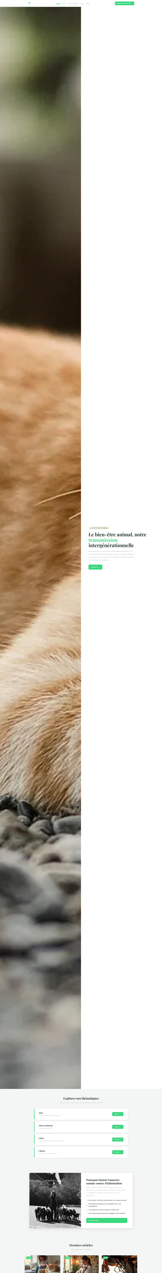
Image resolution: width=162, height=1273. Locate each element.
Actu (64, 3)
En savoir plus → (94, 1220)
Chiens (88, 3)
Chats (82, 3)
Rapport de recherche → (124, 3)
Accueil (58, 3)
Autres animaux (73, 3)
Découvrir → (95, 567)
